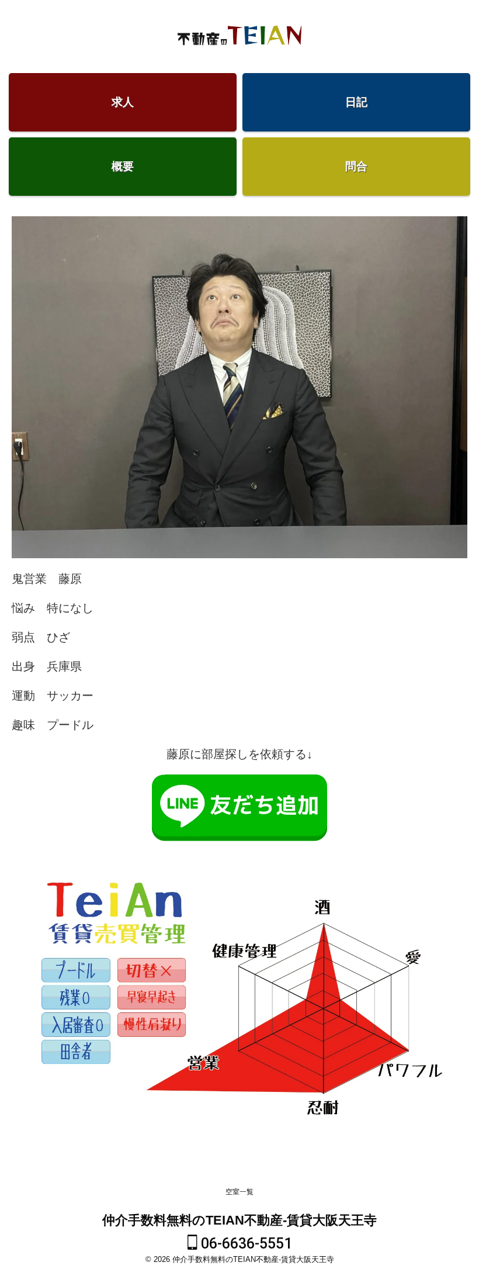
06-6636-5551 (244, 1243)
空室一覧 (239, 1192)
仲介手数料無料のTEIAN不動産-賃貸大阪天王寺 (239, 1220)
